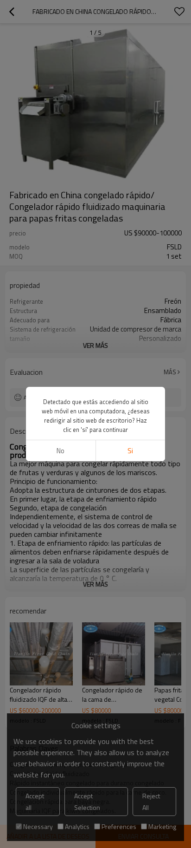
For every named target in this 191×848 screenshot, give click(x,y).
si (130, 450)
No (60, 450)
